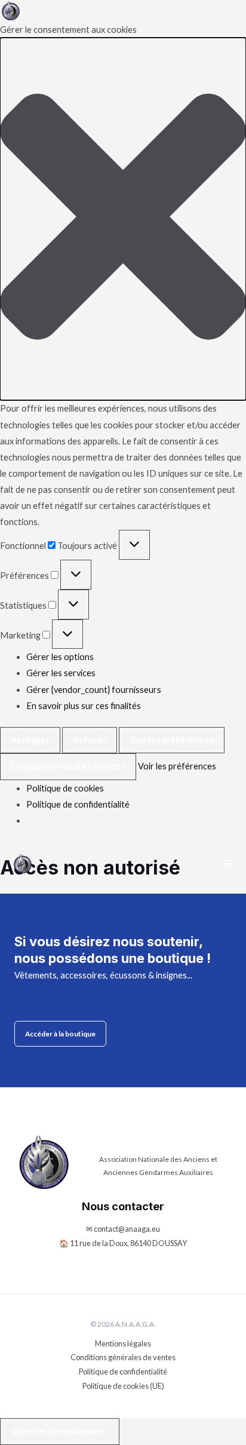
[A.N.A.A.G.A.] (10, 11)
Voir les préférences (172, 740)
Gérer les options (60, 657)
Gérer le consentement (60, 1431)
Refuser (89, 740)
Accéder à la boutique (60, 1033)
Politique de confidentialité (78, 804)
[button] (123, 219)
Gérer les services (61, 673)
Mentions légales (123, 1343)
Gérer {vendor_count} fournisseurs (93, 690)
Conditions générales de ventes (123, 1357)
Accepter (30, 740)
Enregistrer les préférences (68, 766)
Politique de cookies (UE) (123, 1386)
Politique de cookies (65, 788)
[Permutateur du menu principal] (227, 864)
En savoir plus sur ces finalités (83, 706)
